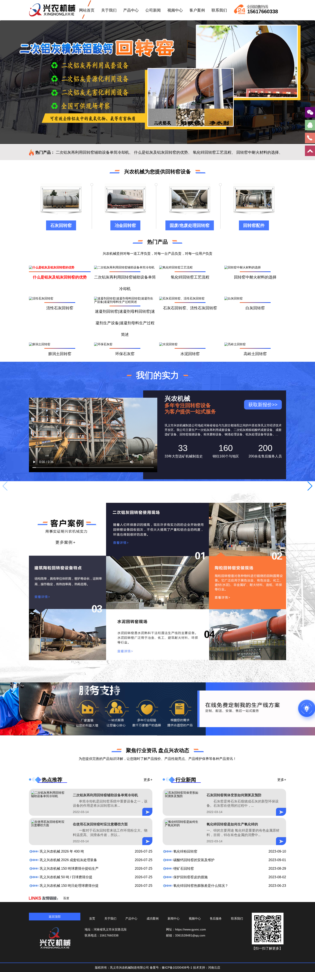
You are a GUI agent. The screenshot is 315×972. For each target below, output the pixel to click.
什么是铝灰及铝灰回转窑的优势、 (163, 152)
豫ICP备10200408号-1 (177, 967)
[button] (310, 486)
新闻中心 (174, 918)
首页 (92, 918)
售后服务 (216, 918)
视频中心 (175, 10)
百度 (66, 898)
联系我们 (219, 10)
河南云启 (214, 967)
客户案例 (197, 10)
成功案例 (153, 918)
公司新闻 (153, 10)
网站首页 (86, 10)
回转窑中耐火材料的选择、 (259, 152)
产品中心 (131, 10)
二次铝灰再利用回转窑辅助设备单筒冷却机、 (94, 152)
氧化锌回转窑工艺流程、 (214, 152)
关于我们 (109, 10)
